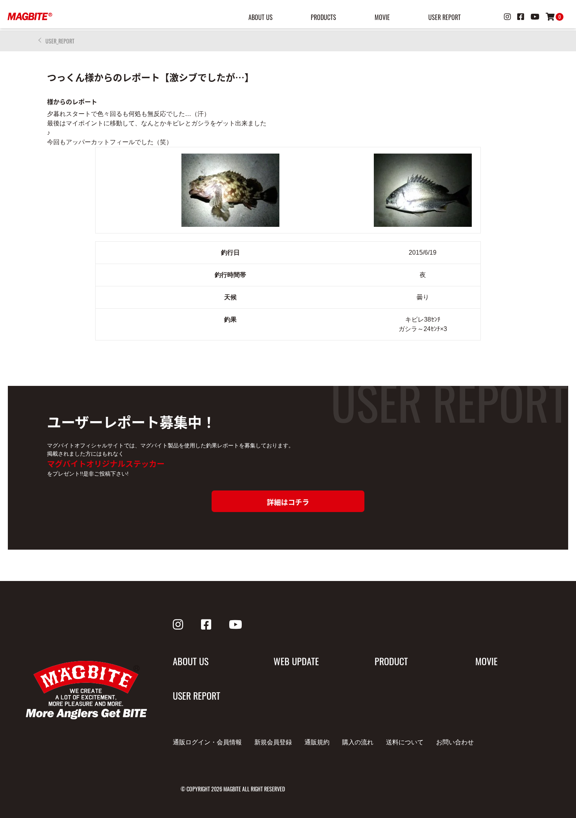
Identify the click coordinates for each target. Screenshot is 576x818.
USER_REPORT (59, 41)
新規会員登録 (273, 742)
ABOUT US (260, 17)
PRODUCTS (323, 17)
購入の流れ (357, 742)
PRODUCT (391, 661)
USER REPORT (444, 17)
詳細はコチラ (288, 502)
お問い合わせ (455, 742)
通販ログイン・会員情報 (207, 742)
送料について (405, 742)
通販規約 (317, 742)
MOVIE (382, 17)
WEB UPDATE (296, 661)
